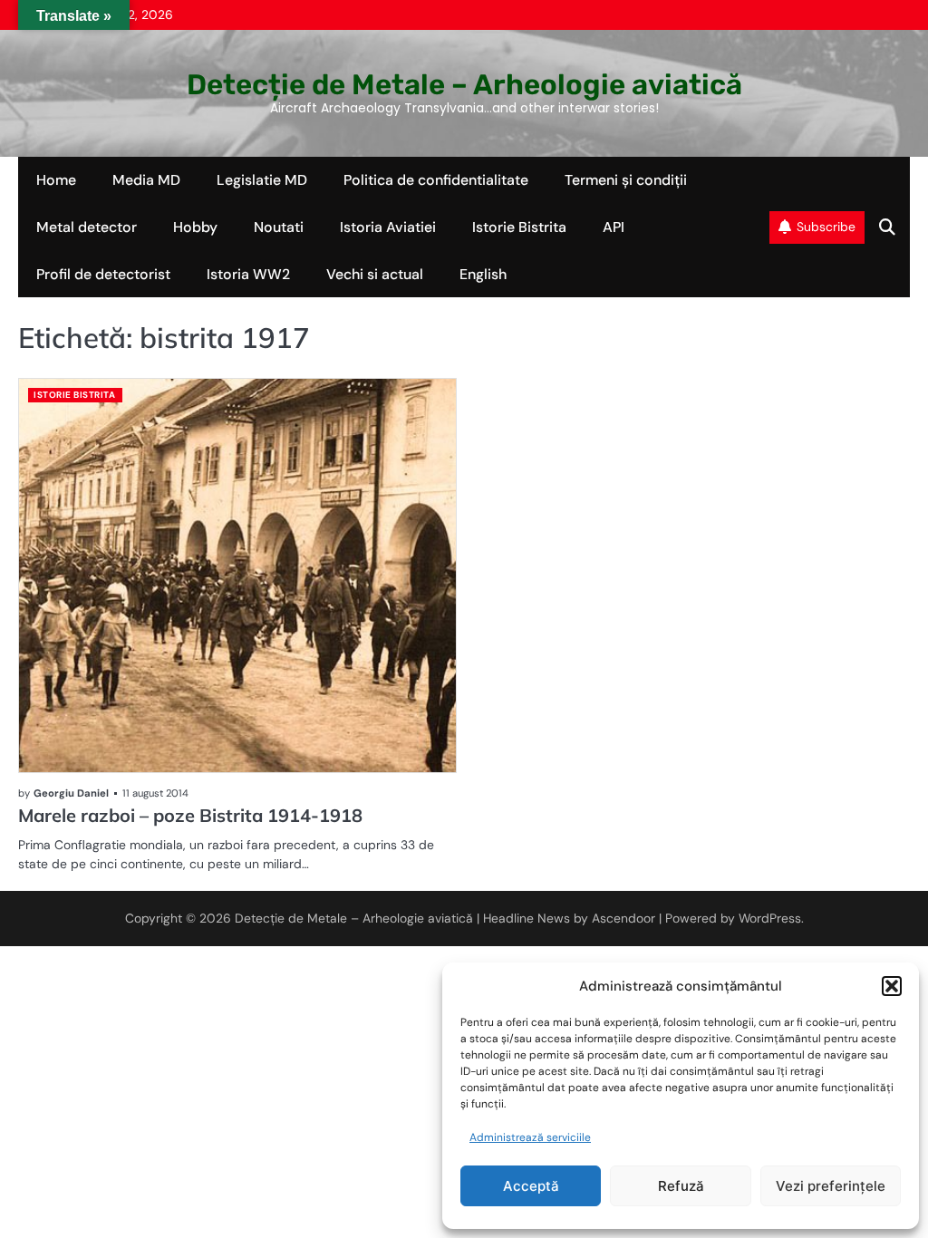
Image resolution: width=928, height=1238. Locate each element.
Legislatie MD (262, 179)
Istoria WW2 (248, 274)
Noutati (279, 227)
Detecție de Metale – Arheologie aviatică (464, 85)
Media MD (146, 179)
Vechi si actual (374, 274)
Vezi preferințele (830, 1185)
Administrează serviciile (530, 1137)
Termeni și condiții (626, 179)
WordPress (770, 918)
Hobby (195, 227)
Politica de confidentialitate (435, 179)
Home (56, 179)
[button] (892, 986)
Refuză (681, 1185)
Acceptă (531, 1185)
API (613, 227)
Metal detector (86, 227)
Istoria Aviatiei (388, 227)
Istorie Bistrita (519, 227)
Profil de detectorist (103, 274)
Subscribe (826, 226)
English (483, 274)
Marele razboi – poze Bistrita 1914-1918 (190, 815)
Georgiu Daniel (71, 793)
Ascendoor (623, 918)
